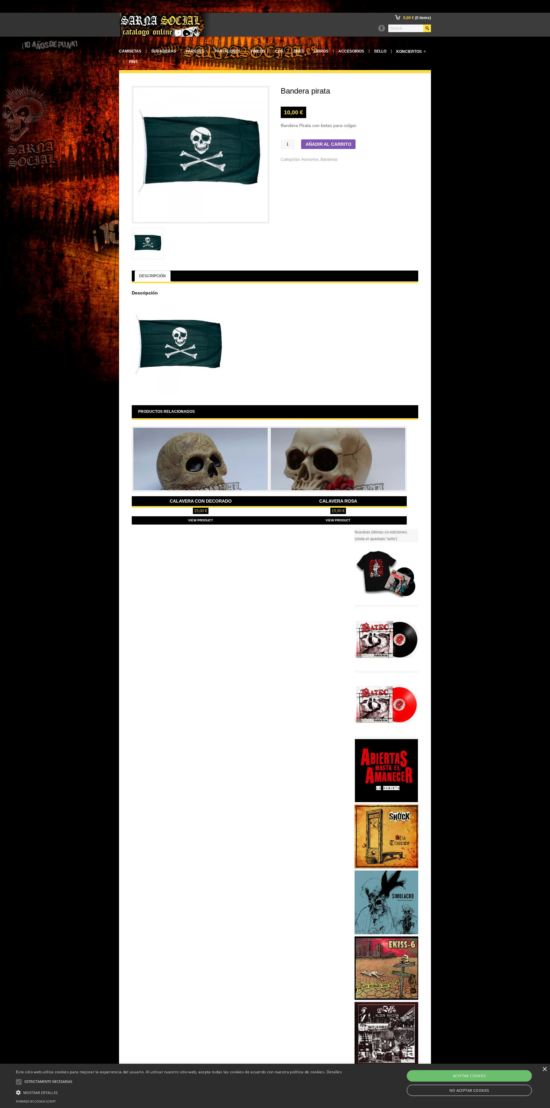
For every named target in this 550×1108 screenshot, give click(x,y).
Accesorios (351, 51)
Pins (133, 62)
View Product (200, 520)
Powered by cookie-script (36, 1101)
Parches (195, 51)
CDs (279, 51)
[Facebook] (381, 28)
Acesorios (310, 159)
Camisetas (130, 51)
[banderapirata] (147, 243)
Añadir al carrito (328, 144)
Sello (380, 51)
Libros (321, 51)
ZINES (298, 51)
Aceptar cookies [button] (469, 1075)
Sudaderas (163, 51)
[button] (179, 1091)
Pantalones (227, 51)
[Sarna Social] (164, 35)
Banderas (329, 159)
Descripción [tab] (152, 276)
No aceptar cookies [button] (469, 1090)
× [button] (544, 1069)
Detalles (334, 1072)
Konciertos (411, 51)
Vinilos (257, 51)
